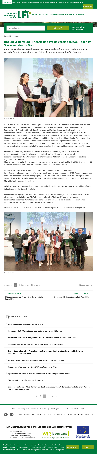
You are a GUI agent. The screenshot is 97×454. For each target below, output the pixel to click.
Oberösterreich (45, 2)
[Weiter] (56, 396)
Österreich (7, 2)
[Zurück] (40, 396)
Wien (80, 2)
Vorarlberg (74, 2)
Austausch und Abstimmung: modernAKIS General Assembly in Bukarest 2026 (42, 337)
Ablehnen (71, 447)
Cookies (80, 415)
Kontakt (20, 415)
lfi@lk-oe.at (84, 409)
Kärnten (23, 2)
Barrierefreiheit (59, 415)
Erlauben (87, 447)
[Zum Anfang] (36, 396)
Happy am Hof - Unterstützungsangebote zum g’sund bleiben (35, 331)
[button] (44, 14)
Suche (59, 27)
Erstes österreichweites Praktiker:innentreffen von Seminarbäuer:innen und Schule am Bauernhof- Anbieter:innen (45, 352)
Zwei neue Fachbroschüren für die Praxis (25, 324)
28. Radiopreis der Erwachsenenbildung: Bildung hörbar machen (36, 360)
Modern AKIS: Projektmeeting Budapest (25, 380)
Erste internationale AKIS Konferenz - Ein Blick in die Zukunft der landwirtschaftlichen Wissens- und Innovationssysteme (49, 388)
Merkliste (88, 6)
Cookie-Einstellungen (30, 449)
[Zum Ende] (60, 396)
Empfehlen (26, 285)
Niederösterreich (33, 2)
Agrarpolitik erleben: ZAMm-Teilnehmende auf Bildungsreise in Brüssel (39, 373)
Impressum (29, 415)
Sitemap (71, 415)
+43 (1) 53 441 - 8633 (71, 409)
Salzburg (54, 2)
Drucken (37, 285)
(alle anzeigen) (77, 29)
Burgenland (16, 2)
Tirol (67, 2)
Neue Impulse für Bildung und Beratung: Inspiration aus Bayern (35, 344)
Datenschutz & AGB (43, 415)
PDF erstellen (87, 285)
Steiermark (61, 2)
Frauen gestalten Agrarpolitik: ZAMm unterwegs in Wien (32, 366)
